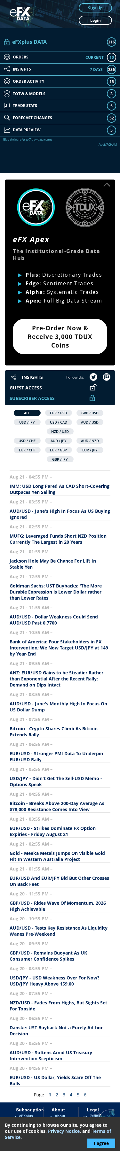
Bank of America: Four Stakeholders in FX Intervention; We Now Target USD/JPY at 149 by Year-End (59, 648)
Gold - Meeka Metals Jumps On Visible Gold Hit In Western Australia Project (57, 856)
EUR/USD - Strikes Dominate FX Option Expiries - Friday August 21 (53, 831)
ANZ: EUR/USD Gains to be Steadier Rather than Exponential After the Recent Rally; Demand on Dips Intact (56, 679)
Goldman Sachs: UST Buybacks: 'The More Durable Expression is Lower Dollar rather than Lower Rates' (56, 592)
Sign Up (95, 8)
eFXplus (26, 1116)
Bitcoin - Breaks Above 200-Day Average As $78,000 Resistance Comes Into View (57, 806)
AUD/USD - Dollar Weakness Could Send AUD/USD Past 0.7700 (54, 620)
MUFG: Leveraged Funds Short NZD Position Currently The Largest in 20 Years (58, 539)
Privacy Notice (64, 1131)
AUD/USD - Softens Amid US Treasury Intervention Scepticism (51, 1055)
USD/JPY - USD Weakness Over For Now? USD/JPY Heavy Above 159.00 (55, 981)
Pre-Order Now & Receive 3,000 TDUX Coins (60, 336)
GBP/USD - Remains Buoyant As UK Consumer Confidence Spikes (48, 956)
